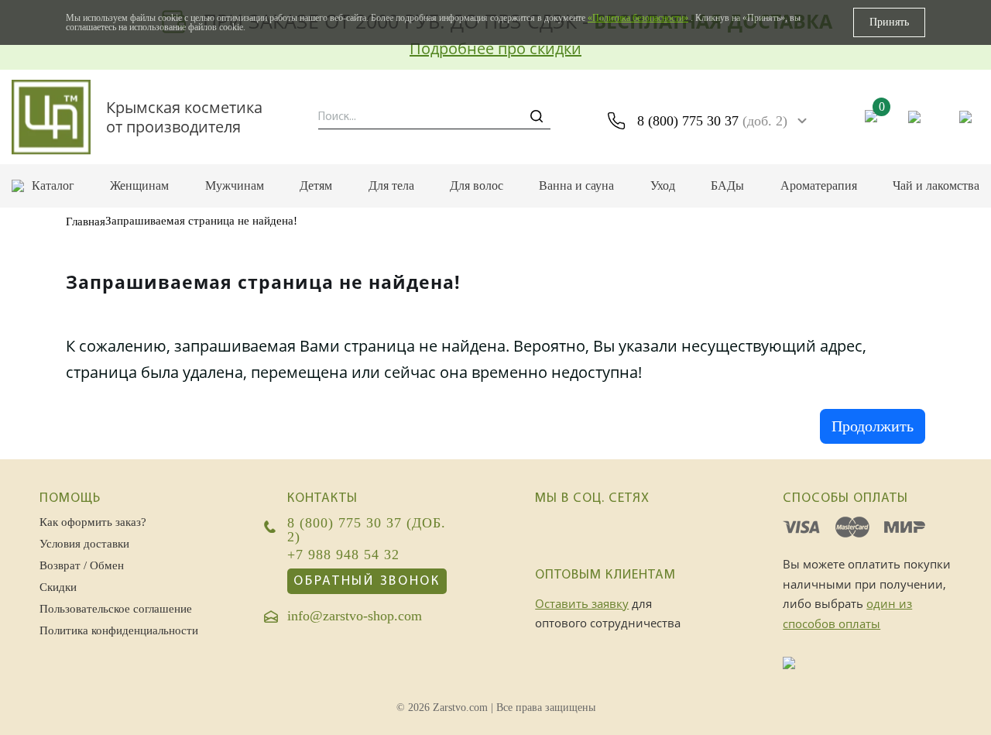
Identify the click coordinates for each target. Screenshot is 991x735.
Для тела (391, 186)
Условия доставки (84, 544)
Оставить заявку (582, 603)
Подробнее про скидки (495, 48)
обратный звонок (367, 581)
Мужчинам (234, 186)
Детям (316, 186)
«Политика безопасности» (638, 17)
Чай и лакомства (936, 186)
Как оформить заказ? (92, 522)
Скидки (58, 587)
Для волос (476, 186)
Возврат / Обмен (81, 565)
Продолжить (873, 425)
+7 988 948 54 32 (343, 555)
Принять (889, 22)
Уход (662, 186)
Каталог (53, 186)
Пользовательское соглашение (115, 609)
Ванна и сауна (576, 186)
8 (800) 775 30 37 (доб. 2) (366, 530)
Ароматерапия (818, 186)
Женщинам (139, 186)
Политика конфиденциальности (118, 630)
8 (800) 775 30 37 (712, 121)
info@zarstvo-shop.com (354, 616)
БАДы (727, 186)
